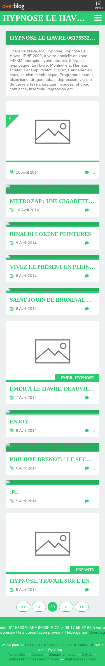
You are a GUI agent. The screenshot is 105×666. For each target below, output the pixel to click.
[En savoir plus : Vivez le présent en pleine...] (52, 268)
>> (82, 607)
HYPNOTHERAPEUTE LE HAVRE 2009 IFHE (59, 645)
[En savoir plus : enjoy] (52, 423)
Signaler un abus (62, 655)
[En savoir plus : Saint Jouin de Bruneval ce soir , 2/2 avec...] (52, 301)
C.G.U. (87, 655)
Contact (37, 655)
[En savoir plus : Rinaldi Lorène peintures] (52, 236)
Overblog (97, 632)
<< (23, 607)
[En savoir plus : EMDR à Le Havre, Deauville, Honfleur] (52, 362)
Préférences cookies (80, 659)
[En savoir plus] (52, 140)
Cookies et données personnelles (33, 659)
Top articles (16, 655)
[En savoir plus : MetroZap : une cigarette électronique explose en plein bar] (52, 201)
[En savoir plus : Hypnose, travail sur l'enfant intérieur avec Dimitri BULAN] (52, 555)
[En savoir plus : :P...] (52, 494)
